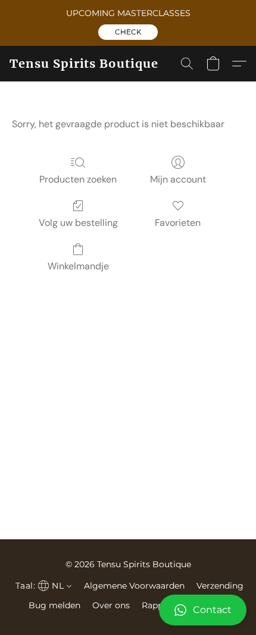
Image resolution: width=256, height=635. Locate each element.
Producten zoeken (78, 179)
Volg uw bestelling (78, 222)
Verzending (219, 585)
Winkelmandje (78, 266)
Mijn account (178, 179)
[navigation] (42, 585)
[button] (128, 32)
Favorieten (178, 222)
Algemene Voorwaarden (134, 585)
